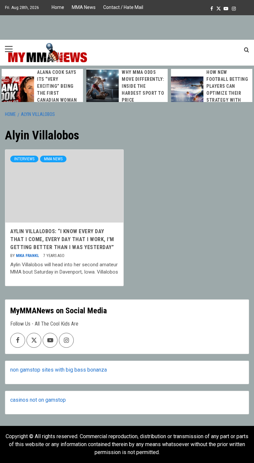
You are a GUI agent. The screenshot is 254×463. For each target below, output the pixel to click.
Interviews (24, 159)
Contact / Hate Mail (123, 7)
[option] (42, 93)
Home (58, 7)
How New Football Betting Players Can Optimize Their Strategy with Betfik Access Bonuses (227, 93)
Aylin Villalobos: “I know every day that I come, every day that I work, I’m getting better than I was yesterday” (62, 239)
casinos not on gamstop (38, 400)
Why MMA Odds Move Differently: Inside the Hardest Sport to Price (143, 86)
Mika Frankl (28, 255)
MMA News (84, 7)
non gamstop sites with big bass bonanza (58, 370)
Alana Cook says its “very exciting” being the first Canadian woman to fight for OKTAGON (57, 93)
